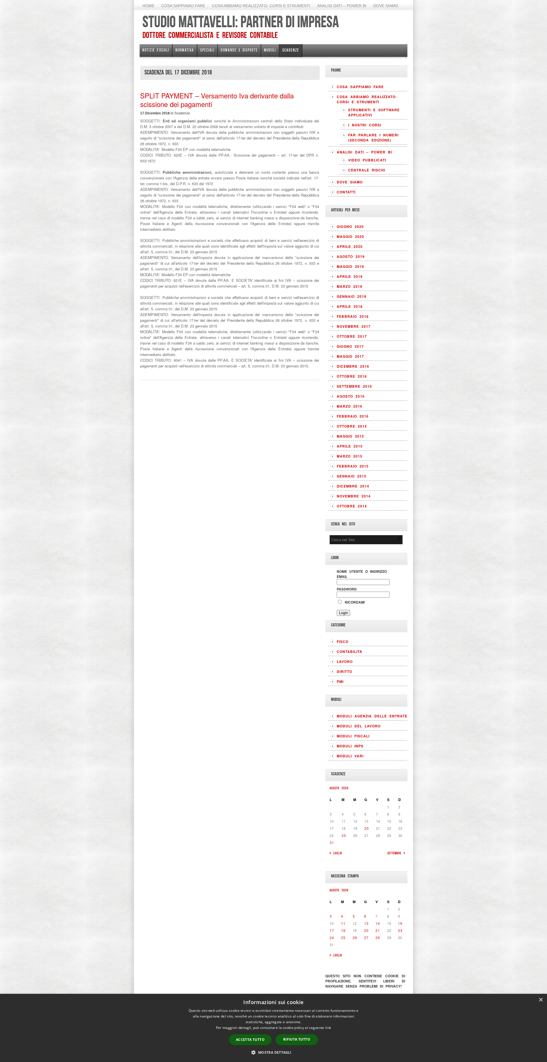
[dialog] (273, 1028)
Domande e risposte (239, 50)
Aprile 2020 (350, 246)
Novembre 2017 (354, 326)
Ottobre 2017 (352, 336)
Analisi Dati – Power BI (341, 5)
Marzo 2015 (349, 456)
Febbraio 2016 (353, 416)
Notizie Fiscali (155, 50)
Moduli (270, 50)
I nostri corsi (364, 125)
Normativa (184, 50)
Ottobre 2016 (352, 376)
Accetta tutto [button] (250, 1039)
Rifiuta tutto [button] (296, 1039)
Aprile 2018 (350, 306)
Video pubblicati (367, 160)
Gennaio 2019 (351, 296)
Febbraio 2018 (353, 316)
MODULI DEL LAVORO (359, 726)
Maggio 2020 (350, 236)
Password (347, 589)
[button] (273, 1052)
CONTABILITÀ (349, 651)
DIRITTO (344, 671)
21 (377, 930)
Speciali (207, 50)
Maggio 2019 (350, 266)
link (328, 1027)
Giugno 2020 (350, 226)
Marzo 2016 (349, 406)
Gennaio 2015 (351, 476)
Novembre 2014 (354, 496)
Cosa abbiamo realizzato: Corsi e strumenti (261, 5)
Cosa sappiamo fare (183, 5)
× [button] (540, 1000)
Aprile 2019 (350, 276)
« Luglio (336, 853)
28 (377, 937)
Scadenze (290, 50)
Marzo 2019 (349, 286)
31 (332, 842)
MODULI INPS (350, 746)
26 (355, 937)
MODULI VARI (350, 755)
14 (377, 923)
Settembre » (396, 853)
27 (366, 937)
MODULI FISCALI (353, 736)
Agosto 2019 (351, 256)
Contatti (346, 192)
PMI (340, 681)
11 (343, 923)
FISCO (342, 641)
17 (332, 930)
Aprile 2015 (350, 446)
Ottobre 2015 (352, 426)
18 (343, 930)
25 (344, 835)
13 (366, 923)
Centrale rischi (366, 170)
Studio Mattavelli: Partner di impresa (240, 21)
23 (400, 930)
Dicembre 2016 (353, 366)
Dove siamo (385, 5)
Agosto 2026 (339, 788)
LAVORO (345, 661)
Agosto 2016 (351, 396)
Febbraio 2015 (353, 466)
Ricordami (353, 602)
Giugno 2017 (350, 346)
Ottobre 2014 (352, 506)
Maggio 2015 (350, 436)
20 (366, 828)
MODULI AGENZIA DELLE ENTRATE (372, 716)
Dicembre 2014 (353, 486)
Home (148, 5)
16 (400, 923)
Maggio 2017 (350, 356)
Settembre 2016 (354, 386)
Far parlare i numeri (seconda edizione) (373, 137)
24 (332, 937)
